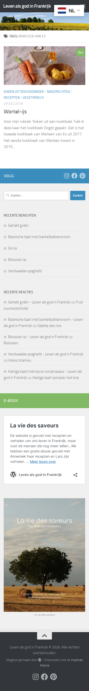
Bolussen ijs (17, 259)
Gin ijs (12, 248)
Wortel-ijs (15, 111)
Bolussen (11, 343)
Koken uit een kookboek (24, 92)
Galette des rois (49, 325)
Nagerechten (58, 92)
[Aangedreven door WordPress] (39, 660)
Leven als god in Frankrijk (27, 6)
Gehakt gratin (18, 225)
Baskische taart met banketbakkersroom (39, 237)
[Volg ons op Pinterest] (82, 176)
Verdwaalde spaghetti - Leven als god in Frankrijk (45, 354)
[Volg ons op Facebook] (74, 176)
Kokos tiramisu (19, 360)
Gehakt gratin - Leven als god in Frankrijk (39, 302)
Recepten (12, 98)
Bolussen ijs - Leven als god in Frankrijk (38, 337)
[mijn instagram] (66, 176)
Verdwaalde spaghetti (25, 271)
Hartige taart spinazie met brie (55, 377)
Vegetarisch (33, 98)
